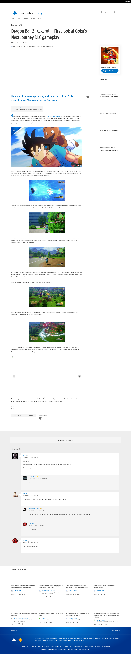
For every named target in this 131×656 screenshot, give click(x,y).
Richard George (101, 620)
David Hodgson (73, 590)
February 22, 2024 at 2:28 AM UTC (38, 510)
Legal (91, 646)
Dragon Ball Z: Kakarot (54, 116)
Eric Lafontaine (73, 618)
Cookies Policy (68, 646)
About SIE (40, 646)
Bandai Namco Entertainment (18, 415)
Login (106, 12)
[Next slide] (79, 376)
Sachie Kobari (17, 590)
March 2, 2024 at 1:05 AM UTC (36, 525)
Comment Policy (24, 646)
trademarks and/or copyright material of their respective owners (55, 640)
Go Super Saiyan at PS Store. (108, 71)
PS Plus (32, 18)
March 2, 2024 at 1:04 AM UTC (30, 542)
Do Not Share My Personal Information (79, 649)
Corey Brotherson (101, 590)
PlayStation (30, 13)
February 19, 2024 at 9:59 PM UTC (32, 495)
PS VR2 (18, 18)
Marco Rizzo (19, 108)
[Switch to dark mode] (101, 12)
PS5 (13, 18)
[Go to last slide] (14, 376)
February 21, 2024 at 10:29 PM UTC (38, 479)
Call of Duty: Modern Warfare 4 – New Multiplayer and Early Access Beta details (77, 586)
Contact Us (98, 646)
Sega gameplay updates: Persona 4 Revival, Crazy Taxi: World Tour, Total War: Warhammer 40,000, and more (106, 615)
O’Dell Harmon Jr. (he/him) (48, 590)
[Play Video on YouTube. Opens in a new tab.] (78, 165)
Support (33, 646)
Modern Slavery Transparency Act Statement (53, 649)
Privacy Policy (58, 646)
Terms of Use (49, 646)
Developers (106, 646)
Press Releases (78, 646)
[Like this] (23, 594)
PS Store (26, 18)
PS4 (22, 18)
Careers (86, 646)
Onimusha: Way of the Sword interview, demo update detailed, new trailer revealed (23, 586)
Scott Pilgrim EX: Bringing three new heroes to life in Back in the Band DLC (78, 614)
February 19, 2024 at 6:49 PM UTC (32, 457)
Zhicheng (44, 618)
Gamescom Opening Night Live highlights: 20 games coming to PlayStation (51, 586)
